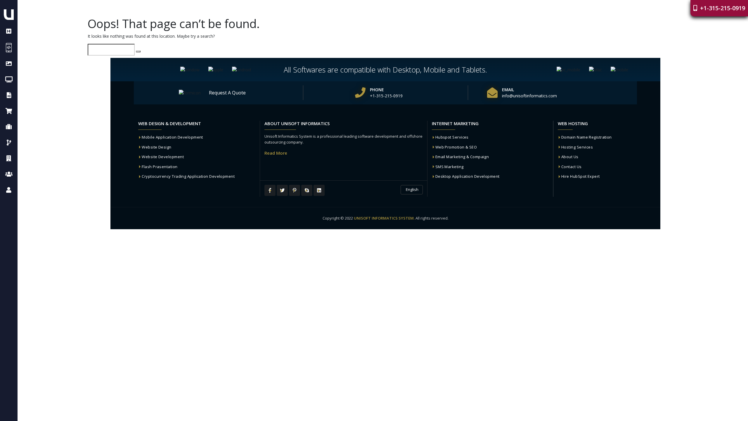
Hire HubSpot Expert (580, 176)
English (411, 189)
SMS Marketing (449, 166)
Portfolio (460, 8)
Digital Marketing (501, 8)
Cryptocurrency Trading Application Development (188, 176)
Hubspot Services (452, 137)
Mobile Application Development (172, 137)
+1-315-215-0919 (722, 8)
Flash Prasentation (159, 166)
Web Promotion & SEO (456, 147)
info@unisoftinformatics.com (529, 96)
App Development (420, 8)
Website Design (156, 147)
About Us (570, 156)
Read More (275, 153)
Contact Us (571, 166)
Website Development (163, 156)
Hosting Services (577, 147)
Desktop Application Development (467, 176)
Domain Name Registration (586, 137)
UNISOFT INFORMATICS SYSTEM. (384, 218)
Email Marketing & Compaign (462, 156)
